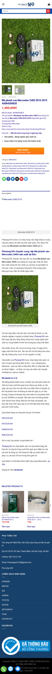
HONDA (5, 595)
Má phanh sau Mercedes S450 (16, 163)
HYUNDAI (6, 581)
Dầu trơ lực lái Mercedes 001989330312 (10, 518)
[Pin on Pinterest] (21, 179)
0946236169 (7, 429)
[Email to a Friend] (17, 179)
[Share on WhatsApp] (4, 179)
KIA (3, 591)
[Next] (46, 50)
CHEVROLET (7, 619)
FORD (4, 614)
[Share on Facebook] (8, 179)
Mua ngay (6, 526)
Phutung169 (39, 336)
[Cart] (49, 4)
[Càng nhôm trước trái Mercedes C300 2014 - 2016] (38, 502)
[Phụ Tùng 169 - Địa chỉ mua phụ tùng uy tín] (26, 4)
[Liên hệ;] (4, 669)
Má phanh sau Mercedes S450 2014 (29, 171)
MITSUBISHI (7, 609)
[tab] (26, 193)
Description (6, 193)
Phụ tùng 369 (7, 568)
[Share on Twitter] (13, 179)
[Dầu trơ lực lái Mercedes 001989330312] (13, 502)
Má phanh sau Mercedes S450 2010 (16, 166)
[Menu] (3, 4)
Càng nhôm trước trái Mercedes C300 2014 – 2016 (38, 518)
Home (4, 97)
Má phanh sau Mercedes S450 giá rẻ (32, 173)
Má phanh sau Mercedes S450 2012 (22, 168)
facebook (18, 470)
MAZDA (5, 586)
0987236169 (7, 435)
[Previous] (6, 50)
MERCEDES (12, 97)
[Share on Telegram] (26, 179)
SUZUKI (5, 605)
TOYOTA (5, 600)
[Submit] (48, 11)
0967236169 (7, 418)
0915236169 (7, 424)
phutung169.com (38, 129)
